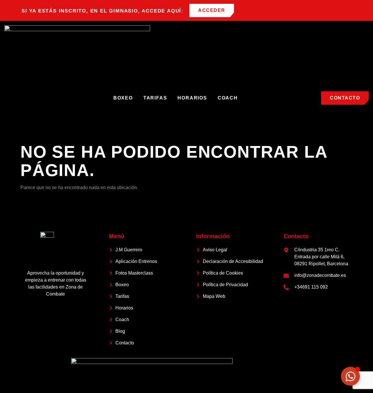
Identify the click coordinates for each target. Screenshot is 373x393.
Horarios (192, 97)
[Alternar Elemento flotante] (350, 376)
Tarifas (155, 97)
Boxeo (123, 97)
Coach (228, 97)
